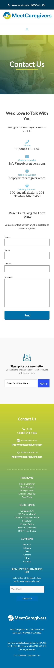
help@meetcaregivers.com (27, 456)
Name (7, 237)
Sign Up (44, 383)
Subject (7, 263)
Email (7, 250)
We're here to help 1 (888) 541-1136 (28, 5)
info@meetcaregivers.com (27, 444)
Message (8, 277)
